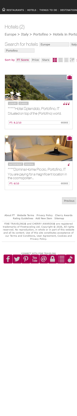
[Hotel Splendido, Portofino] (38, 87)
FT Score (23, 59)
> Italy (23, 34)
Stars (45, 59)
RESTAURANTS (15, 10)
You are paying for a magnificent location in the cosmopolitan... (37, 176)
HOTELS (31, 10)
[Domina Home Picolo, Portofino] (38, 148)
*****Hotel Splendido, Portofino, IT (34, 108)
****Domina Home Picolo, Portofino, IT (37, 169)
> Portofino (38, 34)
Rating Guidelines (23, 218)
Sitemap (59, 218)
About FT (10, 215)
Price (35, 59)
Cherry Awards (63, 215)
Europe (10, 34)
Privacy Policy (45, 215)
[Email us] (46, 265)
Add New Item (44, 218)
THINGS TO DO (48, 10)
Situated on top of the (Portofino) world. (34, 113)
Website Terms (25, 215)
